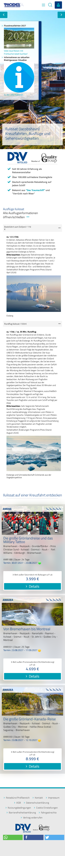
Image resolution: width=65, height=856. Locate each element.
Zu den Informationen (13, 94)
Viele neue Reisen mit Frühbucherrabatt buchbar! (16, 52)
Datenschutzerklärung (37, 802)
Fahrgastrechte (49, 812)
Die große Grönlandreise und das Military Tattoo (28, 540)
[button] (13, 837)
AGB (18, 802)
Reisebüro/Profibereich (18, 797)
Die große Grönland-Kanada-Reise (29, 719)
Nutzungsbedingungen (19, 807)
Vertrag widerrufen (32, 817)
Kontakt (39, 797)
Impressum (53, 797)
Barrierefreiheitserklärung (22, 812)
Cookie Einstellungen (47, 807)
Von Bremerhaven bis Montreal (26, 629)
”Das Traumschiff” (35, 190)
